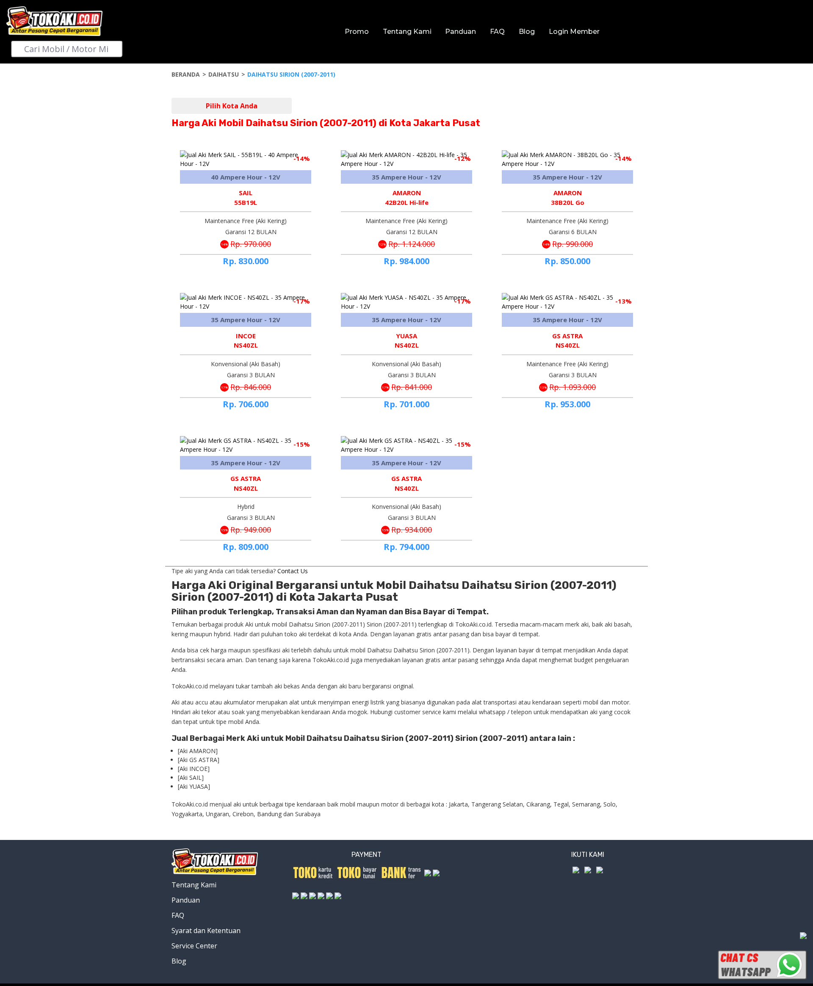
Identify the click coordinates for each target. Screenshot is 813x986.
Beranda (185, 74)
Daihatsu (223, 74)
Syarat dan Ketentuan (206, 930)
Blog (527, 32)
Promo (357, 32)
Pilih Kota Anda (231, 105)
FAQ (497, 32)
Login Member (574, 32)
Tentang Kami (407, 32)
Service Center (194, 945)
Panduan (460, 32)
